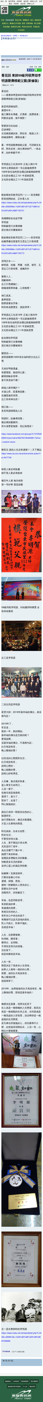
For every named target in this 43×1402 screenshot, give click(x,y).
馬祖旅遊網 (10, 20)
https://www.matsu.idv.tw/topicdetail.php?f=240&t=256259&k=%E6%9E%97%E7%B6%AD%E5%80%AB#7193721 (21, 206)
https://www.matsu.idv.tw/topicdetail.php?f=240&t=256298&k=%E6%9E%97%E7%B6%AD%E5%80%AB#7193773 (21, 249)
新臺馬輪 (29, 23)
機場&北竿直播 (15, 23)
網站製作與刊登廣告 (14, 1386)
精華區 (15, 35)
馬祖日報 (18, 20)
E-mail (25, 1386)
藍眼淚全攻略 (16, 26)
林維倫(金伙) (24, 35)
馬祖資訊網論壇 (6, 35)
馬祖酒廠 (6, 26)
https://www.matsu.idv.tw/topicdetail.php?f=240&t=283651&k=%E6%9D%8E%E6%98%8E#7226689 (21, 1336)
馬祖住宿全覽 (27, 26)
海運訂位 (5, 23)
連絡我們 (32, 1386)
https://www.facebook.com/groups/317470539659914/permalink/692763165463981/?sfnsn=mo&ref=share (21, 437)
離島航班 (38, 20)
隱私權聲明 (24, 1381)
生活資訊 (21, 30)
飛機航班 (26, 20)
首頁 (2, 20)
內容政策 (16, 1381)
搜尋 (23, 23)
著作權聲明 (34, 1381)
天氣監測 (36, 26)
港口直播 (37, 23)
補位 (32, 20)
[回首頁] (21, 15)
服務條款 (8, 1381)
